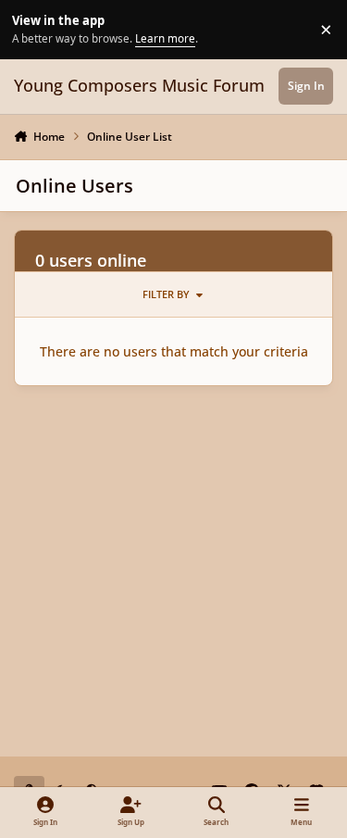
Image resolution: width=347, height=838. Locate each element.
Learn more (32, 28)
